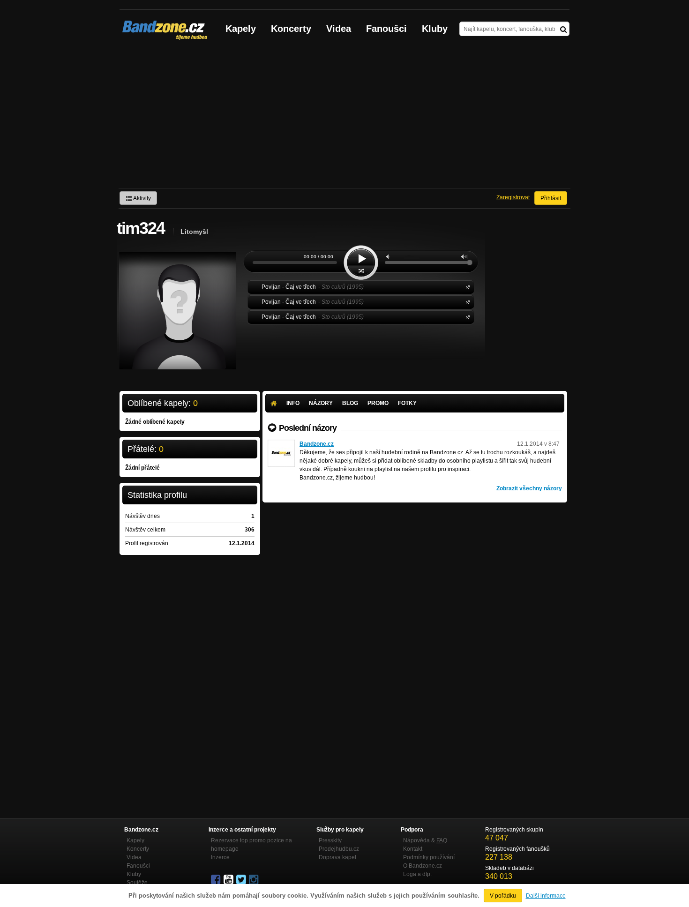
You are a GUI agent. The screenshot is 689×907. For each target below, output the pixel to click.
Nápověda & (425, 840)
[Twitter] (241, 880)
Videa (338, 28)
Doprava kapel (337, 857)
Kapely (240, 28)
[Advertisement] (344, 117)
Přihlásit (550, 198)
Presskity (330, 840)
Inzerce (220, 857)
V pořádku (503, 895)
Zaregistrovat (513, 197)
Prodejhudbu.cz (339, 849)
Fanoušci (386, 28)
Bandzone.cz (317, 444)
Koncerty (291, 28)
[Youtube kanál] (229, 880)
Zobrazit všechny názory (529, 488)
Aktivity (141, 198)
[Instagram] (254, 880)
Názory (321, 403)
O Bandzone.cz (422, 865)
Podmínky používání (429, 857)
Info (293, 403)
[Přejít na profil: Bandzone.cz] (281, 444)
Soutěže (137, 882)
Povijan (466, 286)
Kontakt (412, 849)
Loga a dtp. (417, 874)
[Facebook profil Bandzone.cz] (216, 880)
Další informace (546, 895)
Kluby (435, 28)
